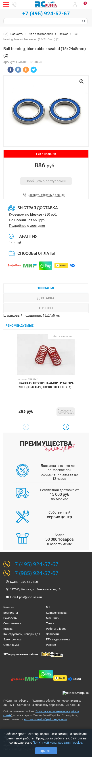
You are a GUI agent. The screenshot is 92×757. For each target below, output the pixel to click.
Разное (51, 644)
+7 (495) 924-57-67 (46, 13)
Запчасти (16, 34)
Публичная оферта (15, 700)
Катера (8, 628)
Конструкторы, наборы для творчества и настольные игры (43, 634)
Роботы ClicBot (56, 628)
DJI (48, 607)
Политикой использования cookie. (58, 742)
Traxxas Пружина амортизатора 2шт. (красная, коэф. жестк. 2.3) (45, 385)
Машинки (52, 618)
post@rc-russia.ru (30, 597)
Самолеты (10, 618)
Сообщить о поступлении (46, 181)
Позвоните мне (14, 4)
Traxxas (63, 34)
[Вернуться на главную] (6, 33)
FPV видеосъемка (58, 639)
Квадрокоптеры (56, 612)
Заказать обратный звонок (46, 194)
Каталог (8, 607)
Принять (46, 751)
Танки (50, 623)
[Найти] (83, 21)
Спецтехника (12, 623)
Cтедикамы (11, 644)
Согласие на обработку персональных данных (48, 704)
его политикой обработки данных (45, 719)
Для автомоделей (41, 34)
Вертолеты (10, 612)
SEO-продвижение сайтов (20, 654)
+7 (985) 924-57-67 (35, 573)
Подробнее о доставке (27, 225)
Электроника (12, 639)
